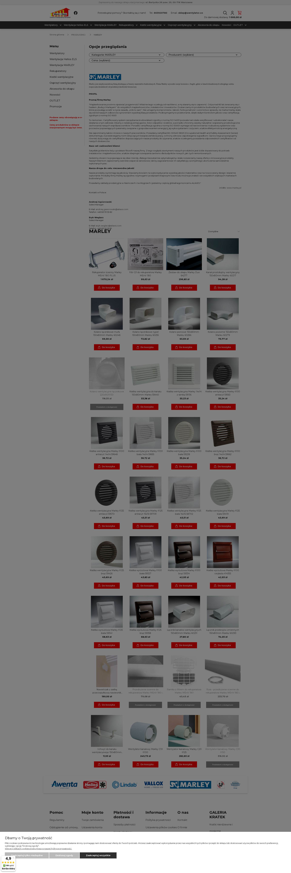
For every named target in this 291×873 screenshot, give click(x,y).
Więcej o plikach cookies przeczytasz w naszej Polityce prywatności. (38, 848)
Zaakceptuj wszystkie (98, 855)
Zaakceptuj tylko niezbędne (27, 855)
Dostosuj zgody (64, 855)
